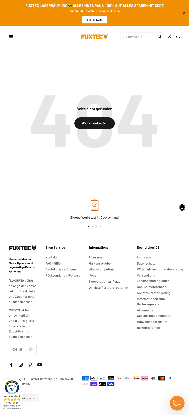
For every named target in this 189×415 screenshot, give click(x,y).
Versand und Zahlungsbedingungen (153, 278)
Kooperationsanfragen (105, 281)
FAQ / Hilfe (53, 263)
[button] (182, 207)
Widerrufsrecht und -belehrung (160, 269)
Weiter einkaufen (94, 123)
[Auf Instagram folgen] (20, 364)
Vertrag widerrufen (23, 398)
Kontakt (51, 257)
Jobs (92, 275)
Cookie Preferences (151, 287)
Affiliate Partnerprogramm (108, 287)
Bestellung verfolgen (60, 269)
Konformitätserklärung (154, 293)
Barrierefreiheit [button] (148, 327)
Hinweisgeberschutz (152, 322)
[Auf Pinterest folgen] (30, 364)
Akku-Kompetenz (101, 269)
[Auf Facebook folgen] (11, 364)
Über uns (95, 257)
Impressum (145, 257)
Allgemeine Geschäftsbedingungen (154, 313)
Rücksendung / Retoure (62, 275)
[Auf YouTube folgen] (39, 364)
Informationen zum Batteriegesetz (151, 301)
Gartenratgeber (100, 263)
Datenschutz (146, 263)
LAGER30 (94, 20)
